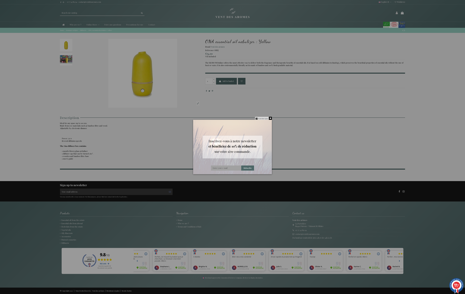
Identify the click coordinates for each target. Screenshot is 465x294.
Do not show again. (263, 118)
